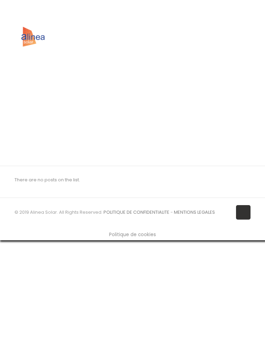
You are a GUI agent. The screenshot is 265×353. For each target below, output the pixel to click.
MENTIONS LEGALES (194, 212)
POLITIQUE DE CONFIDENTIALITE (136, 212)
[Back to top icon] (243, 212)
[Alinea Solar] (33, 36)
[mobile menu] (239, 36)
